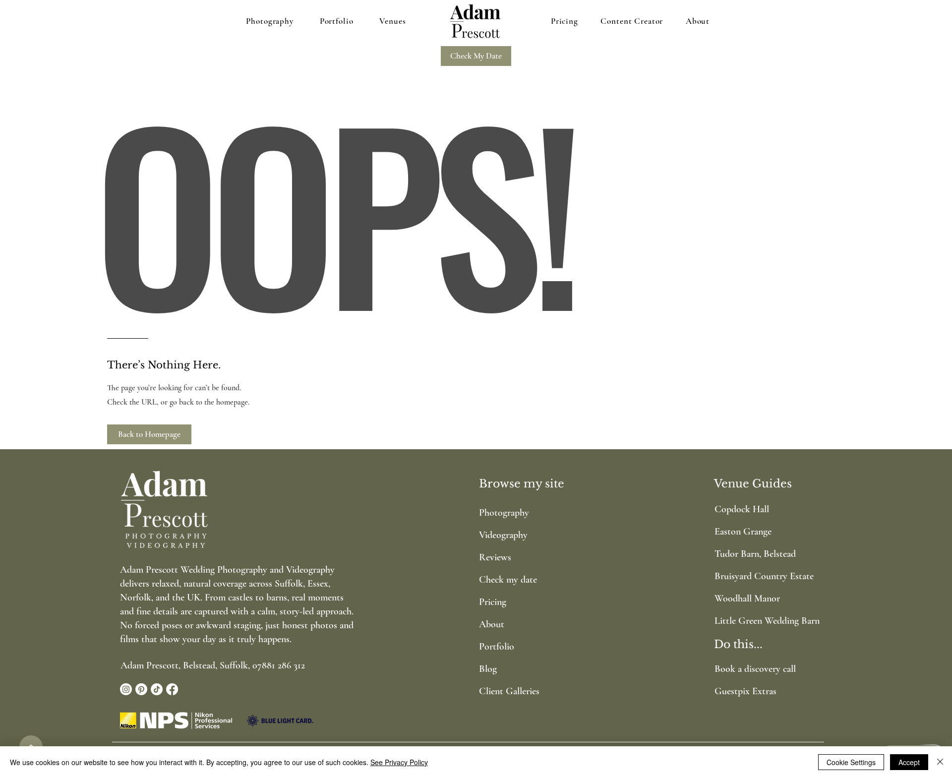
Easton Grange (743, 532)
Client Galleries (509, 691)
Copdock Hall (741, 509)
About (491, 624)
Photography (504, 513)
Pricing (492, 602)
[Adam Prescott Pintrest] (141, 689)
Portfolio (496, 647)
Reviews (495, 557)
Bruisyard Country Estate (754, 576)
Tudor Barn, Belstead (754, 554)
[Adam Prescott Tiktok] (157, 689)
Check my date (508, 580)
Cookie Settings (851, 762)
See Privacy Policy (399, 762)
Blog (488, 669)
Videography (503, 535)
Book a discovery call (755, 669)
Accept (909, 762)
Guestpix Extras (745, 691)
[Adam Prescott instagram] (126, 689)
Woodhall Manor (747, 598)
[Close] (940, 762)
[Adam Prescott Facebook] (172, 689)
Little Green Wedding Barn (754, 621)
